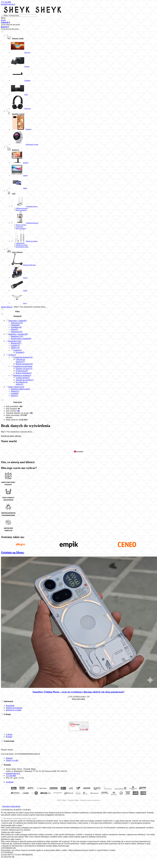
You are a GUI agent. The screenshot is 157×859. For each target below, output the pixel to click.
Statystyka (17, 402)
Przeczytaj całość (78, 699)
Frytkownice (19, 226)
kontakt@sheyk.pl (8, 4)
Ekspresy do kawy (21, 225)
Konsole (20, 352)
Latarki (15, 393)
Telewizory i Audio (17, 321)
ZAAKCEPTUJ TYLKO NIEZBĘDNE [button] (17, 855)
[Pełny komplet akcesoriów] (8, 501)
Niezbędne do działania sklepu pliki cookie (20, 818)
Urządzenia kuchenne (22, 366)
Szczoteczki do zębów (22, 247)
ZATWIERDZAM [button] (8, 848)
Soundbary (16, 327)
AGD (12, 355)
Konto (3, 20)
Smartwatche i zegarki (21, 338)
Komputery (14, 341)
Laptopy (15, 345)
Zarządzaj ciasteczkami (11, 806)
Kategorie (17, 316)
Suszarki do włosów (22, 245)
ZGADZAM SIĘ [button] (7, 857)
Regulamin (10, 705)
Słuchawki (16, 332)
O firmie (9, 734)
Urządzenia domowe (23, 357)
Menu (3, 18)
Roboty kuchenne (21, 228)
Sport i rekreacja (16, 387)
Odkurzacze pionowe (22, 208)
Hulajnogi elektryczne (20, 389)
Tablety (15, 348)
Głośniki (15, 325)
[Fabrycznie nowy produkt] (8, 486)
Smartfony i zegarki (18, 334)
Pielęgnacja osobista (22, 375)
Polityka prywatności (14, 708)
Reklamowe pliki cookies (11, 839)
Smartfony (17, 336)
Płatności (9, 758)
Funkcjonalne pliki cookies (11, 825)
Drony (14, 396)
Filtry (17, 311)
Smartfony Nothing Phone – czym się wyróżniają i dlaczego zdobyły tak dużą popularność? (78, 692)
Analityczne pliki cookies (11, 832)
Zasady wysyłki (12, 760)
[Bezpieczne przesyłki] (8, 532)
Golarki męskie (20, 243)
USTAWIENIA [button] (7, 852)
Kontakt (9, 737)
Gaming (17, 350)
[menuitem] (81, 72)
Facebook (9, 782)
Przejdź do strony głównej (11, 436)
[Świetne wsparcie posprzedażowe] (8, 516)
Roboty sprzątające (21, 210)
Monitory (16, 343)
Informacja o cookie (13, 710)
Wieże (14, 329)
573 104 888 (6, 2)
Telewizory (17, 323)
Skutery (15, 391)
